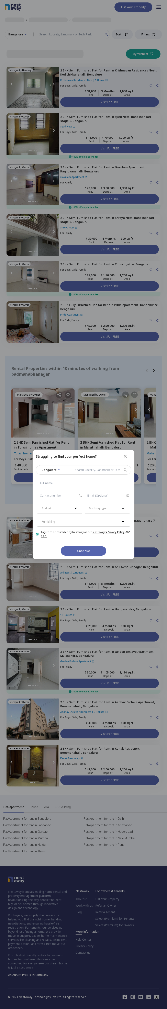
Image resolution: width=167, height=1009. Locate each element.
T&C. (44, 536)
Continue (83, 551)
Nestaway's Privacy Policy (108, 532)
